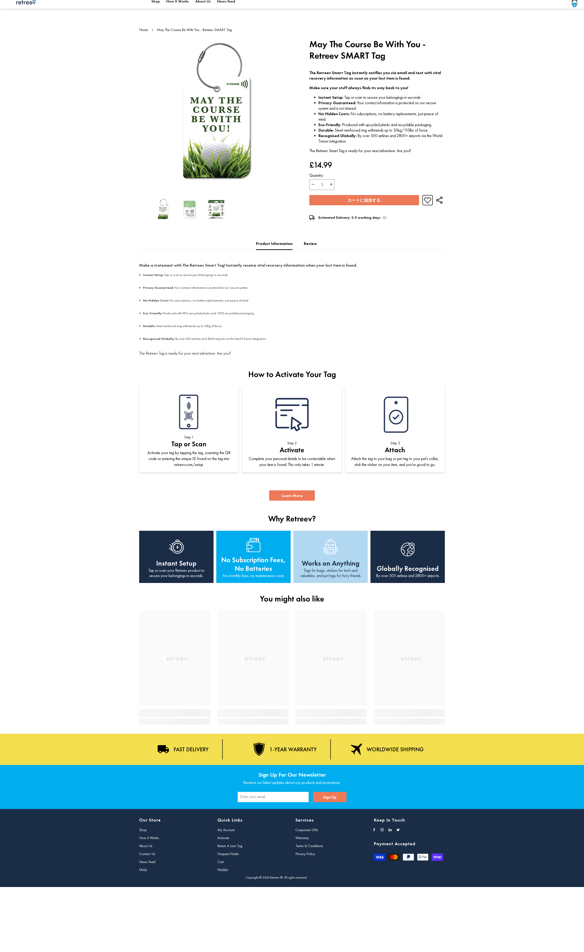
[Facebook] (374, 829)
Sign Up (329, 797)
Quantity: (316, 175)
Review (310, 243)
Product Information (274, 243)
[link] (175, 713)
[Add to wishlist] (427, 200)
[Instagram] (382, 829)
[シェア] (438, 200)
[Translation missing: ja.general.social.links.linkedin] (390, 829)
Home (143, 29)
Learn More (292, 495)
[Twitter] (398, 829)
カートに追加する (364, 200)
